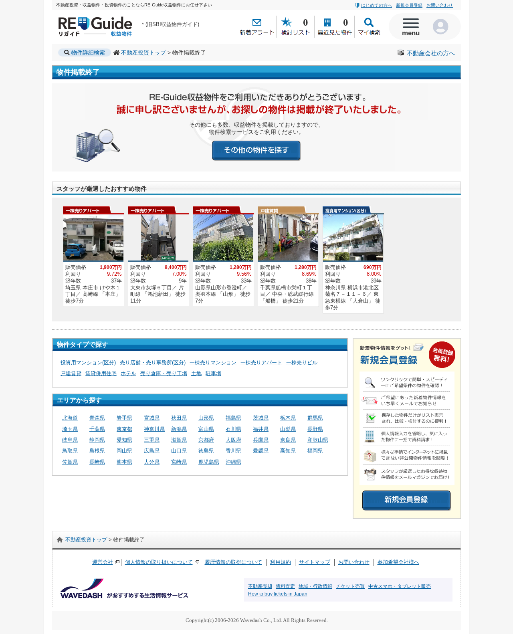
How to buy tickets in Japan (277, 594)
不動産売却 (260, 586)
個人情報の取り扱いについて (159, 562)
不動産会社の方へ (431, 53)
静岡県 (97, 440)
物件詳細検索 (88, 52)
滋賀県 (179, 440)
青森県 (97, 418)
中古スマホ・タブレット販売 (399, 586)
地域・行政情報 (315, 586)
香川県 (233, 451)
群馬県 (315, 418)
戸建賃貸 (71, 373)
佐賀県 (70, 462)
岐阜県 (70, 440)
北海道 (70, 418)
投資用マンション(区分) (88, 362)
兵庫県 (261, 440)
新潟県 (179, 429)
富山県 (206, 429)
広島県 (152, 451)
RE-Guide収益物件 (80, 18)
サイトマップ (314, 562)
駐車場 (213, 373)
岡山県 (124, 451)
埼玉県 (70, 429)
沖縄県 (233, 462)
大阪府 (233, 440)
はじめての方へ (376, 5)
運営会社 (102, 562)
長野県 (315, 429)
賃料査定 (285, 586)
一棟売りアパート (261, 362)
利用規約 (280, 562)
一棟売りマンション (213, 362)
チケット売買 (350, 586)
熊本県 (124, 462)
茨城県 (261, 418)
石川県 (233, 429)
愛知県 (124, 440)
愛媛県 (261, 451)
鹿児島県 (208, 462)
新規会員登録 (409, 5)
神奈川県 (154, 429)
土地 (196, 373)
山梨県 (288, 429)
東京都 (124, 429)
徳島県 (206, 451)
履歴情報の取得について (233, 562)
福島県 (233, 418)
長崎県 (97, 462)
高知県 (288, 451)
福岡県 (315, 451)
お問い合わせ (439, 5)
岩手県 (124, 418)
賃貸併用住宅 (101, 373)
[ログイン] (443, 26)
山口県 (179, 451)
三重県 (152, 440)
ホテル (128, 373)
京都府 (206, 440)
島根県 (97, 451)
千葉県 (97, 429)
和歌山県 (317, 440)
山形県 (206, 418)
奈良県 (288, 440)
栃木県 (288, 418)
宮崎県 (179, 462)
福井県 (261, 429)
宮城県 (152, 418)
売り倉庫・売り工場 (163, 373)
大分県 (152, 462)
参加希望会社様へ (398, 562)
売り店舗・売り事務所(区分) (153, 362)
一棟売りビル (301, 362)
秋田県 (179, 418)
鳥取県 (70, 451)
